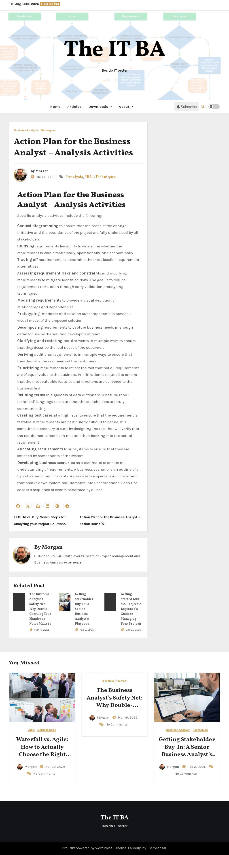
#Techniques (104, 177)
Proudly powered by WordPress (87, 848)
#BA (88, 177)
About (125, 106)
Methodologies (46, 730)
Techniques (48, 130)
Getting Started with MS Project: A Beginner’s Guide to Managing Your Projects (131, 609)
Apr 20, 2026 (55, 767)
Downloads (98, 106)
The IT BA (114, 50)
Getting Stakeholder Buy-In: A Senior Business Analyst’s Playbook (84, 609)
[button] (203, 107)
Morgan (42, 171)
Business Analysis (26, 130)
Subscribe (189, 106)
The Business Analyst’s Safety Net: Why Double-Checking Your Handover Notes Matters (40, 609)
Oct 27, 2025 (133, 629)
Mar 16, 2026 (41, 629)
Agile (31, 730)
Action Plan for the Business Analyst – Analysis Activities (73, 147)
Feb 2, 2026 (87, 629)
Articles (74, 106)
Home (55, 106)
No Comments (44, 774)
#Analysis (74, 177)
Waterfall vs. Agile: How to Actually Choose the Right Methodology (42, 751)
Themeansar (156, 848)
